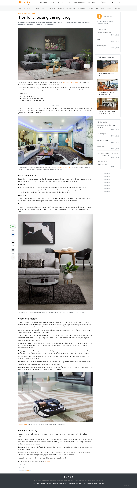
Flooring (22, 470)
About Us (91, 3)
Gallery (60, 3)
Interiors (61, 8)
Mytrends (43, 3)
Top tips (90, 8)
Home (19, 8)
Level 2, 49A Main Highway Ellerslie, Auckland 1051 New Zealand (86, 480)
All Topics (27, 8)
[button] (13, 226)
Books (68, 3)
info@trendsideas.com (50, 480)
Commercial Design (106, 8)
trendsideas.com (62, 480)
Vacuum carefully (24, 424)
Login (118, 2)
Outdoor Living (70, 8)
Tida (96, 8)
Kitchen (44, 8)
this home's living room (64, 167)
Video (52, 3)
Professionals (79, 3)
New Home (36, 8)
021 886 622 (38, 480)
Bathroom (52, 8)
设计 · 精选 (117, 8)
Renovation (81, 8)
